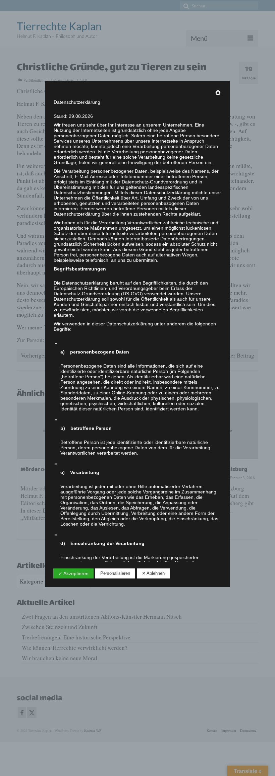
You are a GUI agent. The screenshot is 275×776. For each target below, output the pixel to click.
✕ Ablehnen (153, 573)
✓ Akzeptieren (73, 573)
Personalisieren (115, 573)
